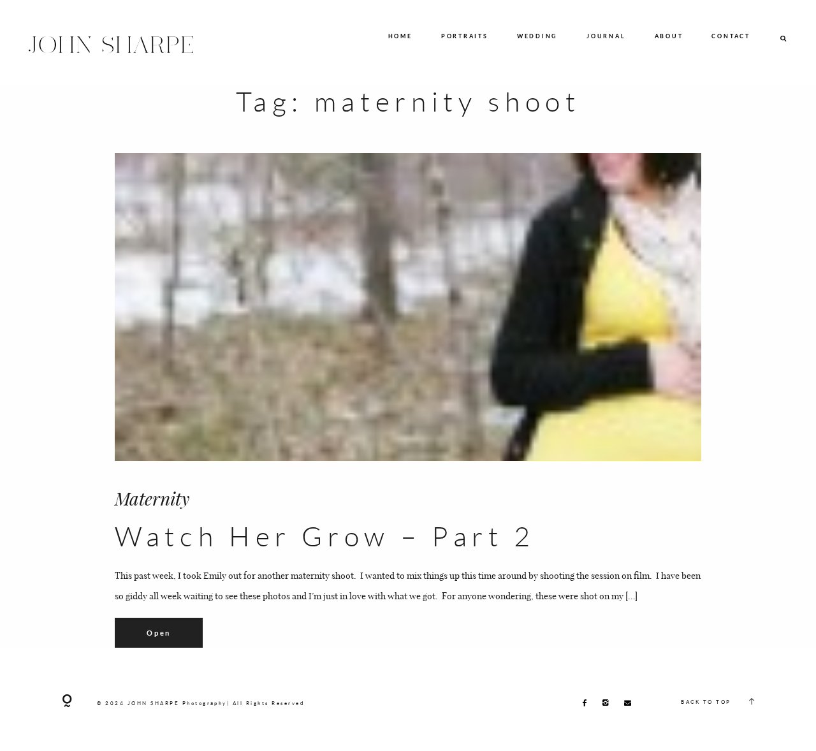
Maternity (152, 498)
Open (159, 633)
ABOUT (669, 36)
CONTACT (730, 36)
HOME (400, 36)
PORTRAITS (464, 36)
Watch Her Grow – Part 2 (325, 536)
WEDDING (537, 36)
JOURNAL (605, 36)
